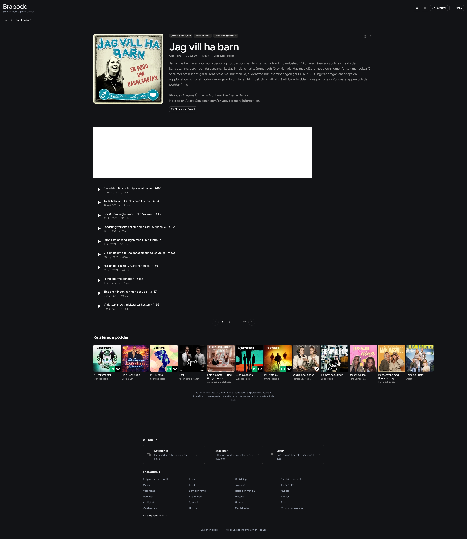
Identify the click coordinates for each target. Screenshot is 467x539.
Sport (284, 502)
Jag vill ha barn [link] (23, 20)
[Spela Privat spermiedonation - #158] (98, 280)
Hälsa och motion (245, 490)
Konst (192, 479)
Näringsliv (148, 496)
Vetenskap (149, 490)
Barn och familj (202, 35)
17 (244, 322)
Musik (146, 485)
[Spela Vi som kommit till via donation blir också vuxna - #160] (98, 254)
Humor (239, 502)
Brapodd (15, 6)
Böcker (285, 496)
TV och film (287, 485)
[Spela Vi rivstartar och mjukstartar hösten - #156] (98, 306)
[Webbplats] (365, 36)
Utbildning (241, 479)
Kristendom (195, 496)
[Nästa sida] (251, 322)
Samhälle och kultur (181, 35)
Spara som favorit (185, 109)
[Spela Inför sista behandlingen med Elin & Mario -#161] (98, 241)
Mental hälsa (242, 508)
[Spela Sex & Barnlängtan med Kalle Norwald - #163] (98, 215)
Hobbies (194, 508)
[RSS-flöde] (371, 36)
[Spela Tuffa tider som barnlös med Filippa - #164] (98, 202)
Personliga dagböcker (225, 35)
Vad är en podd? (210, 529)
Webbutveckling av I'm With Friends (246, 529)
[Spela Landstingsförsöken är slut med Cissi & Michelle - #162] (98, 228)
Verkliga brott (150, 508)
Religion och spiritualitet (156, 479)
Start (6, 20)
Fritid (192, 485)
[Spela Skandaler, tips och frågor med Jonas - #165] (98, 190)
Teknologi (240, 485)
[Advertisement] (202, 152)
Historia (239, 496)
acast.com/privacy (215, 101)
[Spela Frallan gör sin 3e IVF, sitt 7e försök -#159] (98, 267)
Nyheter (285, 490)
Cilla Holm (175, 55)
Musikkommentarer (292, 508)
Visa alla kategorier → (155, 515)
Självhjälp (194, 502)
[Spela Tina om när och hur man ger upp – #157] (98, 293)
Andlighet (148, 502)
